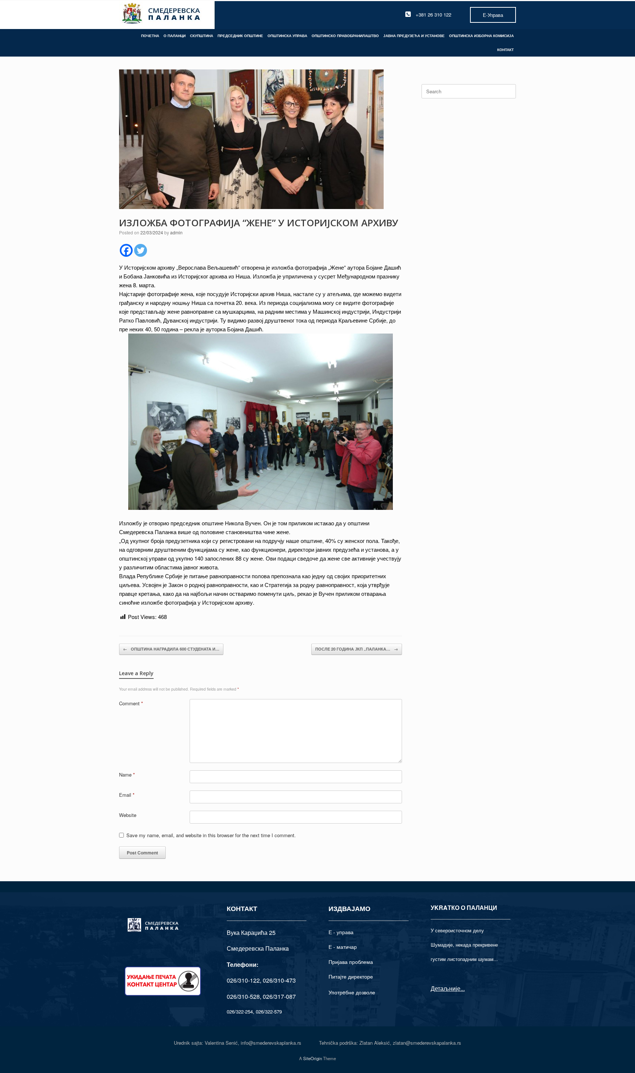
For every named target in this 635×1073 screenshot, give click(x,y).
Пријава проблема (351, 961)
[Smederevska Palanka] (161, 14)
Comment (131, 703)
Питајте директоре (351, 976)
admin (176, 232)
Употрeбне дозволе (352, 992)
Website (127, 814)
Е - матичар (343, 946)
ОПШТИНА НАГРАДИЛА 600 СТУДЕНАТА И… (171, 649)
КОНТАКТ (505, 49)
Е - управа (341, 932)
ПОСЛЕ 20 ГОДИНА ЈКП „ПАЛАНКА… (356, 649)
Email (126, 794)
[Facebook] (126, 250)
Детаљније (445, 988)
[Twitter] (140, 250)
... (462, 988)
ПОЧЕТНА (150, 35)
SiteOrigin (312, 1058)
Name (127, 774)
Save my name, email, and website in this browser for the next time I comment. (211, 835)
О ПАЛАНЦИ (175, 35)
